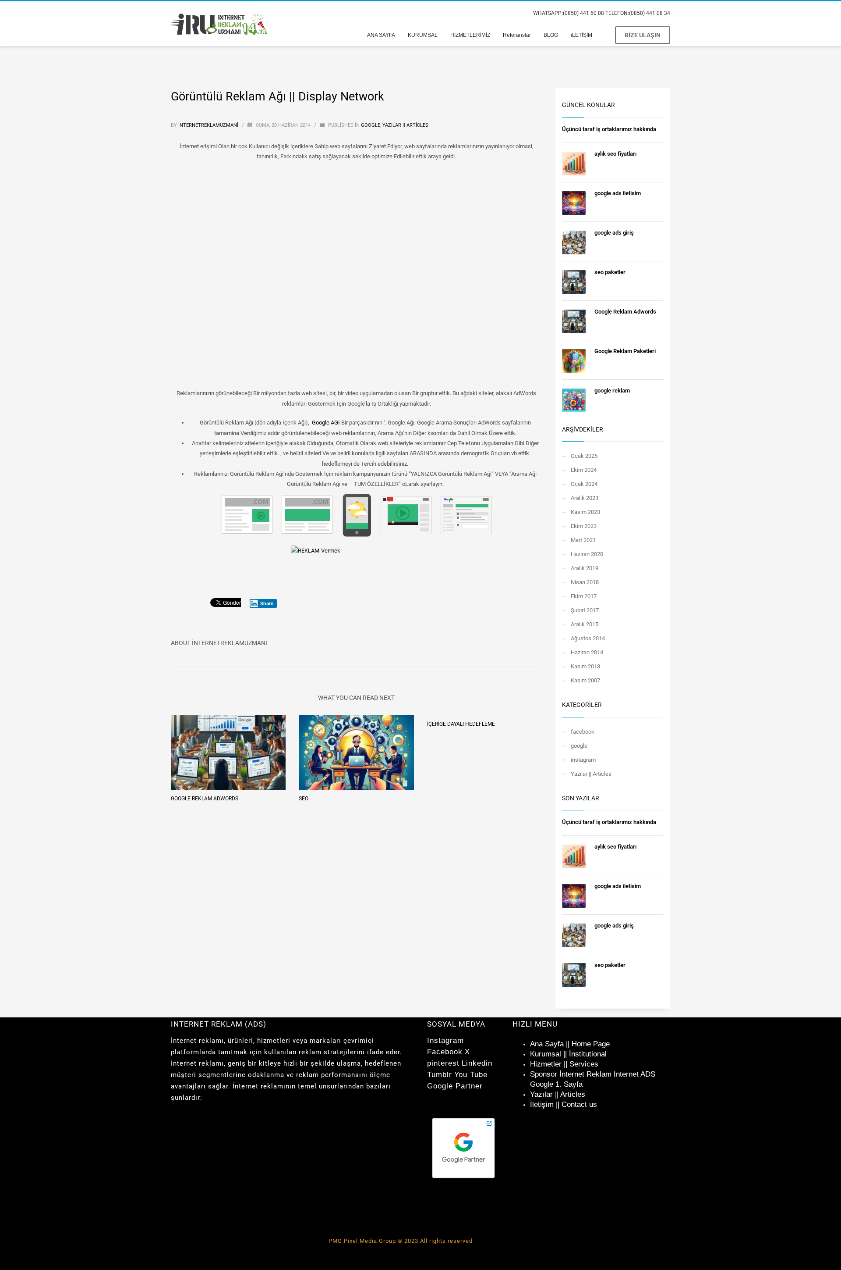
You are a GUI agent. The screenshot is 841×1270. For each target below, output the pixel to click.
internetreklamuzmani (209, 125)
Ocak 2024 (584, 484)
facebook (582, 731)
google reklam (612, 390)
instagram (583, 759)
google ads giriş (614, 232)
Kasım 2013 (585, 666)
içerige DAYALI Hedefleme (461, 724)
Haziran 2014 (587, 652)
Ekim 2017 (584, 596)
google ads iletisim (617, 193)
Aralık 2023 (584, 498)
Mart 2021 (583, 540)
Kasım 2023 (585, 512)
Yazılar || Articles (405, 125)
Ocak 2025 (584, 456)
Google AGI (326, 422)
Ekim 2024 (584, 470)
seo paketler (609, 272)
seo (303, 799)
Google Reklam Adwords (204, 799)
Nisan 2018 (585, 582)
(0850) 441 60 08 (583, 13)
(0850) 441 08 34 (649, 13)
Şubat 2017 (585, 610)
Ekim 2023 (584, 526)
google (370, 125)
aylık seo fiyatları (615, 153)
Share (267, 603)
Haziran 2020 (587, 554)
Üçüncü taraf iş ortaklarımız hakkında (609, 129)
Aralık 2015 (584, 624)
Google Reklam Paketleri (625, 351)
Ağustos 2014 (588, 638)
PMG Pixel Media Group (362, 1241)
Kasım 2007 (585, 680)
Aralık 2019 (584, 568)
